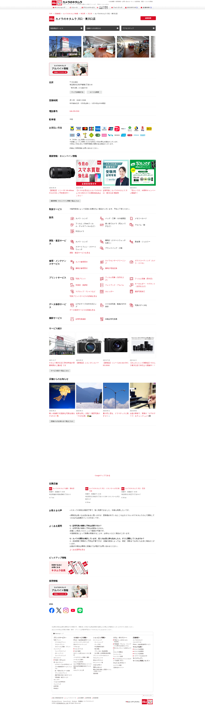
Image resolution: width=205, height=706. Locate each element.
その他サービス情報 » (80, 637)
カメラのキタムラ (137, 640)
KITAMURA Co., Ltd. (62, 703)
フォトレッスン (117, 654)
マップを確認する (77, 92)
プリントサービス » (60, 637)
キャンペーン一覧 (98, 662)
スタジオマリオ (79, 649)
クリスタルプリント (60, 642)
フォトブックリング (60, 655)
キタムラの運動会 (118, 652)
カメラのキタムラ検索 (70, 13)
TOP (50, 13)
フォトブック (57, 649)
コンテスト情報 (117, 665)
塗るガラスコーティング (80, 644)
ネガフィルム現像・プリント (63, 646)
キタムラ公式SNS (78, 662)
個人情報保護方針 (58, 698)
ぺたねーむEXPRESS (59, 682)
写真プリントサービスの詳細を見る (83, 296)
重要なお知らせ (97, 667)
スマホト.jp (76, 646)
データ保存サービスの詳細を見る (82, 310)
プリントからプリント (61, 673)
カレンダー (57, 679)
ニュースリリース (70, 698)
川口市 (90, 13)
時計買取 (96, 649)
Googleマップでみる (102, 475)
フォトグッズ (57, 684)
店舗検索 (58, 13)
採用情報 (118, 1)
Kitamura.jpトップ (59, 633)
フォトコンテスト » (119, 663)
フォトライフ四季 (118, 656)
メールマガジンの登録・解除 (81, 657)
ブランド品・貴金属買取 (101, 651)
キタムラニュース (98, 658)
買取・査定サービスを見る (80, 253)
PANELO (56, 688)
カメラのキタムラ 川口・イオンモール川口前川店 (104, 490)
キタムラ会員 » (137, 647)
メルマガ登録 (149, 1)
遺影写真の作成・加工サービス (63, 675)
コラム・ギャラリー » (120, 637)
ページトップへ (148, 695)
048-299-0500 (74, 111)
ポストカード (57, 658)
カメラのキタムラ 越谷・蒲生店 (63, 488)
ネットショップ (97, 640)
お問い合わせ (126, 1)
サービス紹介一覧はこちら (60, 371)
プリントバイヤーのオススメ (101, 655)
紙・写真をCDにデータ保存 (62, 670)
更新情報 (95, 673)
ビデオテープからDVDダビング (63, 664)
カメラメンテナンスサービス (81, 642)
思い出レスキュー (58, 662)
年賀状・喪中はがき (60, 660)
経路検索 (148, 18)
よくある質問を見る (77, 550)
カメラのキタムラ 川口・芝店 (135, 488)
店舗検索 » (136, 637)
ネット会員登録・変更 (137, 1)
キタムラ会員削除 (139, 653)
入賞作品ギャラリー (118, 667)
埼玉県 (83, 13)
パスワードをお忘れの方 (140, 656)
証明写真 (56, 686)
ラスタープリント (59, 644)
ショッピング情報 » (99, 637)
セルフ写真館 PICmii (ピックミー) (82, 664)
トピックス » (97, 665)
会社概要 (111, 1)
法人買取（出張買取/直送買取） (103, 653)
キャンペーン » (98, 660)
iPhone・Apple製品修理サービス (82, 640)
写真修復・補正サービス (61, 677)
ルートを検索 (94, 92)
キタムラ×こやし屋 (78, 670)
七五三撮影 (78, 651)
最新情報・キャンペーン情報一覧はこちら (65, 201)
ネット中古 (97, 644)
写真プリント (57, 640)
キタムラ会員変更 (139, 651)
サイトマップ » (137, 658)
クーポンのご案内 (78, 659)
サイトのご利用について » (141, 661)
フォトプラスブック (60, 651)
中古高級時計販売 (99, 646)
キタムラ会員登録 (139, 649)
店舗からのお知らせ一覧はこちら (62, 421)
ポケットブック (59, 653)
